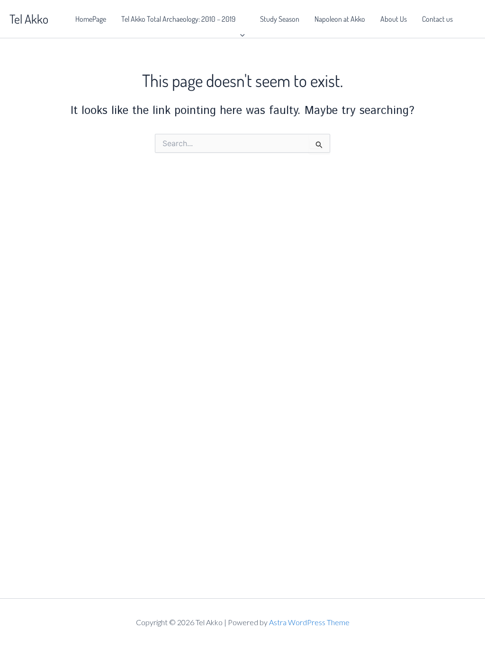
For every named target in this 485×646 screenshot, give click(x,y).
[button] (240, 19)
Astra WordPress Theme (309, 622)
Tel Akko (28, 18)
